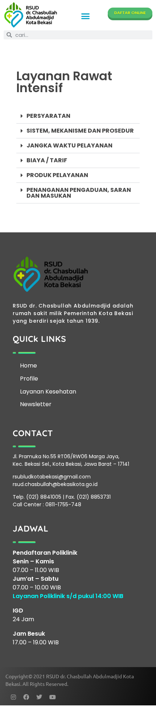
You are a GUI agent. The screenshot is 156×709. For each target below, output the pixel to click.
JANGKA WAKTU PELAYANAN (69, 145)
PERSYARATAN (48, 116)
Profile (29, 378)
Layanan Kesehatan (48, 391)
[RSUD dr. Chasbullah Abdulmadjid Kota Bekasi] (31, 15)
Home (28, 365)
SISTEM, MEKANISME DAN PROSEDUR (80, 130)
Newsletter (36, 404)
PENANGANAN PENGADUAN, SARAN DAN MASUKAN (78, 193)
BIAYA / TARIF (46, 160)
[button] (86, 16)
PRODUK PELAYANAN (57, 175)
